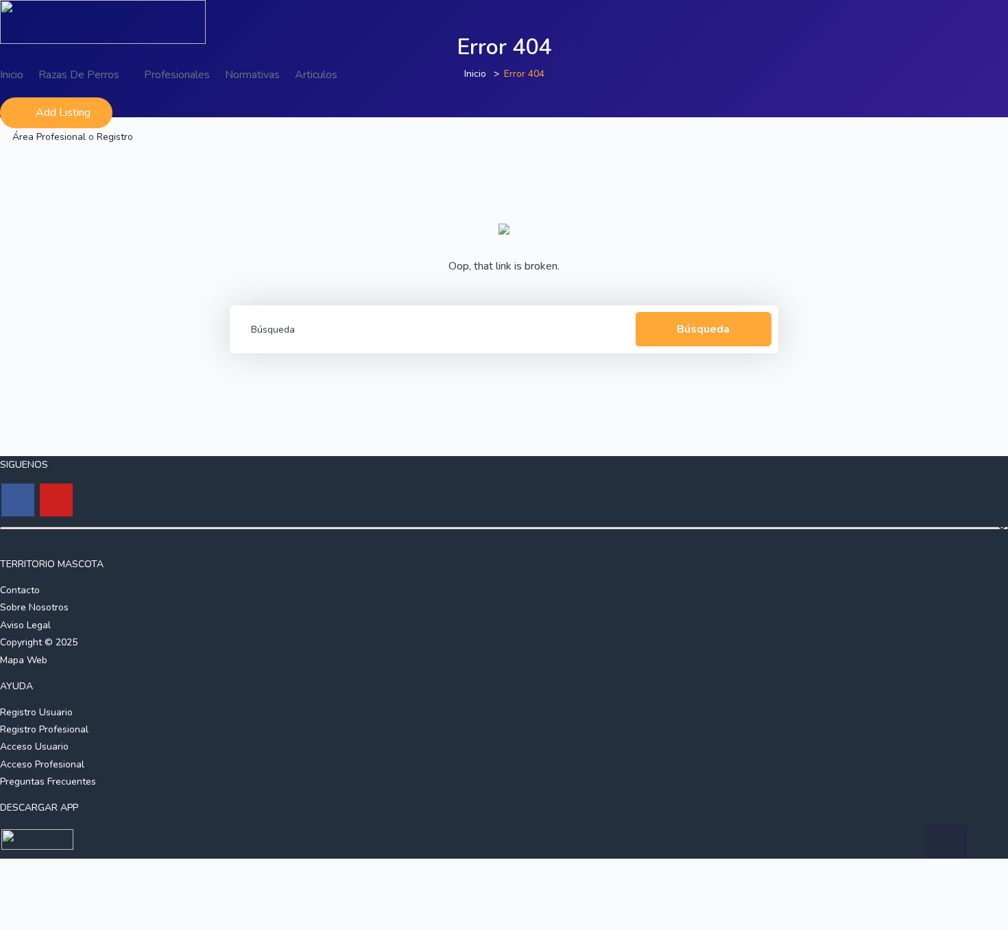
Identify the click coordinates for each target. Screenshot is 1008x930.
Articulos (316, 74)
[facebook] (17, 500)
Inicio (11, 74)
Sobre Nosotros (34, 607)
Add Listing (63, 112)
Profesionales (177, 74)
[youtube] (56, 500)
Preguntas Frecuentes (48, 781)
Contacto (20, 590)
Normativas (252, 74)
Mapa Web (23, 660)
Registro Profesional (44, 729)
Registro (115, 136)
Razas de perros (80, 74)
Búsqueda (703, 329)
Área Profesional (49, 136)
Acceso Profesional (42, 764)
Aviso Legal (25, 625)
